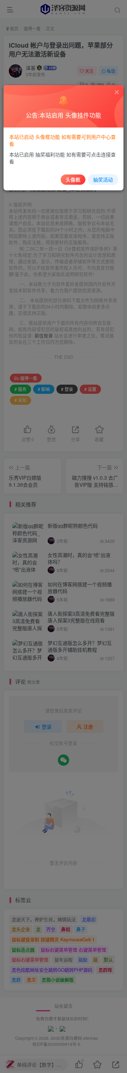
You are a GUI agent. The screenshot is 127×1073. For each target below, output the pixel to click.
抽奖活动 (103, 179)
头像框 (73, 179)
